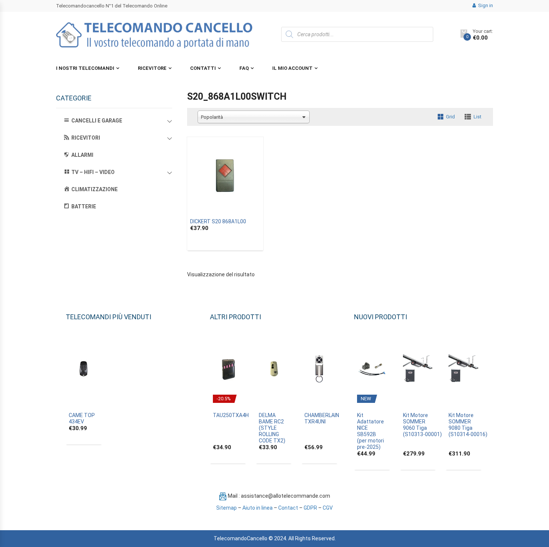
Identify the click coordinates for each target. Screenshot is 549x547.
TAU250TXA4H (231, 415)
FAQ (244, 68)
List (477, 116)
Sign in (485, 5)
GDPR (310, 508)
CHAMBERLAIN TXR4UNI (321, 418)
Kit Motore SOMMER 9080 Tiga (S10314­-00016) (468, 424)
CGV (328, 508)
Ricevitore (152, 68)
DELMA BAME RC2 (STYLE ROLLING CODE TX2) (272, 428)
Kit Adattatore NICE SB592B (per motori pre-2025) (370, 431)
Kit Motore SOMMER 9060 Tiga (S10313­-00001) (422, 424)
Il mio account (292, 68)
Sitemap (226, 508)
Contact (288, 508)
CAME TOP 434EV (82, 418)
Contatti (203, 68)
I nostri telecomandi (85, 68)
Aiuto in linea (257, 508)
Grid (450, 116)
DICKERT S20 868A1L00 (218, 221)
